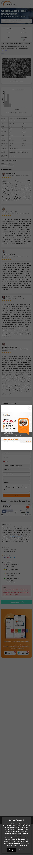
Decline (21, 850)
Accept (11, 850)
